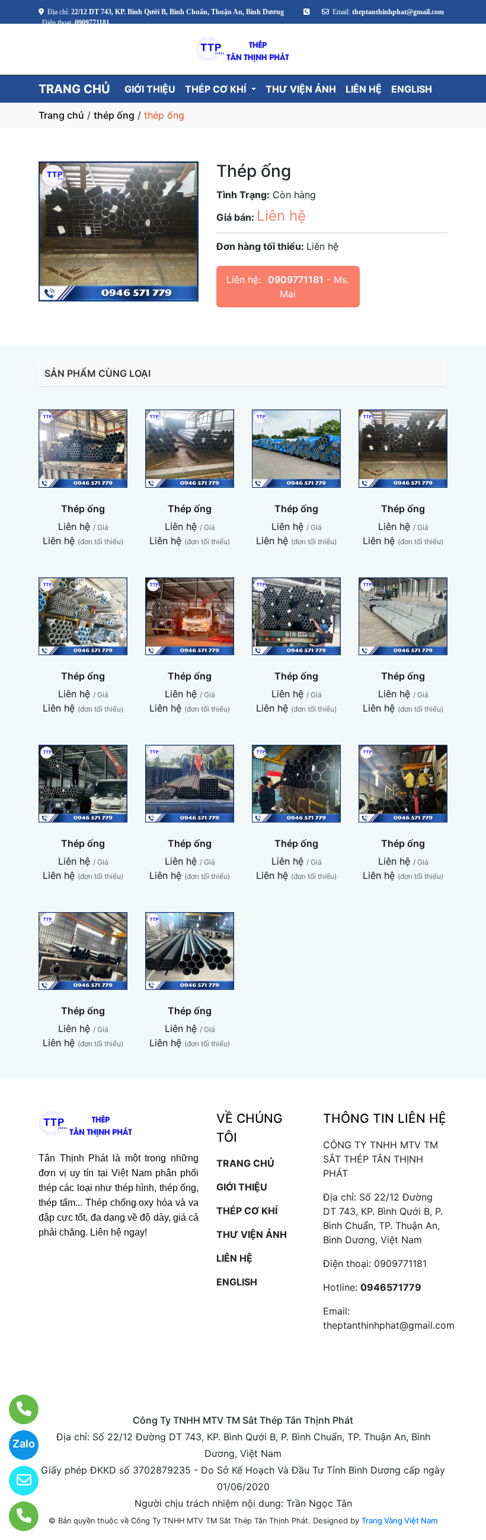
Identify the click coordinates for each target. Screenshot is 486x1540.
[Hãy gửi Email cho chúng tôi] (16, 1480)
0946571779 (390, 1287)
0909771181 (296, 279)
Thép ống (83, 509)
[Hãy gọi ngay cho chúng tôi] (16, 1516)
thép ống (114, 115)
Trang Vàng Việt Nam (399, 1520)
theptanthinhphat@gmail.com (389, 1325)
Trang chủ (61, 115)
